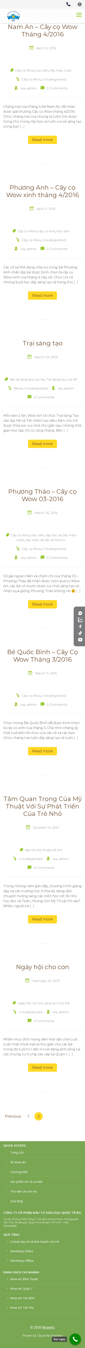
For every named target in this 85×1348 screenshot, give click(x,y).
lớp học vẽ (54, 535)
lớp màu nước (61, 70)
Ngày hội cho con (42, 967)
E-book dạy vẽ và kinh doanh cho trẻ (34, 1242)
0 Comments (57, 88)
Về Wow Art (18, 1162)
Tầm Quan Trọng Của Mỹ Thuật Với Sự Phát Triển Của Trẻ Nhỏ (43, 806)
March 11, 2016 (46, 673)
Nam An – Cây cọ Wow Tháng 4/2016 (42, 30)
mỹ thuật (43, 850)
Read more (42, 140)
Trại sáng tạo (43, 343)
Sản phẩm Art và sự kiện (26, 1182)
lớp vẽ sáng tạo (21, 379)
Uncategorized (54, 79)
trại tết (72, 379)
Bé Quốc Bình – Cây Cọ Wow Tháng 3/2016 (42, 655)
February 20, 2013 (46, 981)
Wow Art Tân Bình (22, 1298)
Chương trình (19, 1172)
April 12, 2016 (46, 48)
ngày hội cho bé (30, 1003)
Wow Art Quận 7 (21, 1289)
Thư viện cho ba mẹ (23, 1191)
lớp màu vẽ (34, 540)
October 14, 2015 (46, 828)
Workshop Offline (22, 1261)
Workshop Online (21, 1251)
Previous (13, 1116)
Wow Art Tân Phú (22, 1308)
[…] (22, 126)
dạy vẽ (30, 850)
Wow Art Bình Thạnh (24, 1279)
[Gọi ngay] (75, 1339)
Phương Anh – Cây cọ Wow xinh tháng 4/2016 (42, 191)
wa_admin (28, 88)
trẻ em (57, 850)
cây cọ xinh (46, 231)
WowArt (48, 1327)
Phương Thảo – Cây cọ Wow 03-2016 (42, 495)
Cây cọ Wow (24, 70)
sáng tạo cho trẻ (56, 1003)
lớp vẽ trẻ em (55, 540)
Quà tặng (16, 1201)
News (18, 388)
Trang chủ (17, 1152)
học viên (42, 70)
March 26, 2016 (46, 513)
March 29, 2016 (46, 357)
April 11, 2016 (46, 209)
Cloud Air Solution (50, 1335)
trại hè (40, 379)
